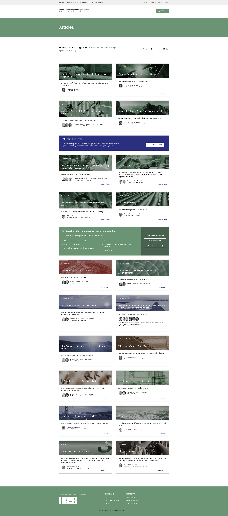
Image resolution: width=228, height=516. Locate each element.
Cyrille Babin (75, 89)
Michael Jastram (133, 429)
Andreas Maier (137, 181)
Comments (153, 2)
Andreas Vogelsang (102, 178)
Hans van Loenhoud (134, 213)
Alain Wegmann (90, 124)
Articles (146, 2)
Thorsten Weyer (149, 322)
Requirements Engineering (74, 10)
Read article (104, 93)
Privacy (113, 510)
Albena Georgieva (89, 318)
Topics (163, 11)
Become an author (131, 503)
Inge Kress (78, 281)
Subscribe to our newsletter (154, 245)
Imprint (107, 510)
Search (167, 2)
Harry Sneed (75, 466)
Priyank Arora (75, 216)
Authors (160, 2)
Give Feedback (130, 497)
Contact (107, 503)
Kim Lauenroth (133, 464)
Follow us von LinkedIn (154, 240)
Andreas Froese (159, 322)
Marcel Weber (146, 283)
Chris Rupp (136, 392)
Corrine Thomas (80, 318)
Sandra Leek (132, 357)
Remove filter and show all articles (158, 58)
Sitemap (101, 510)
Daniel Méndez (84, 178)
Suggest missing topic (154, 144)
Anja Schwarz (85, 281)
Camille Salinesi (133, 85)
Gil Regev (82, 124)
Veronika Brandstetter (136, 324)
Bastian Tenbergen (129, 322)
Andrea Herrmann (137, 283)
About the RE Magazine (112, 500)
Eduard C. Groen (80, 359)
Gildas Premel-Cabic (134, 122)
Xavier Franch (92, 178)
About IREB (108, 497)
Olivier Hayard (99, 124)
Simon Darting (145, 181)
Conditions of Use (123, 510)
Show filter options (145, 49)
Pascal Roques (76, 427)
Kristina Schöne (143, 392)
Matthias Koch (88, 359)
